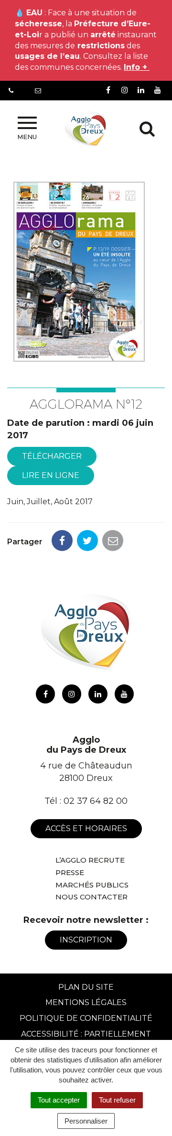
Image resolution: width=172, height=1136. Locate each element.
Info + (137, 67)
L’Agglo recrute (90, 860)
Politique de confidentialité (86, 1018)
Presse (69, 872)
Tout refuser (117, 1100)
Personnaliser (86, 1121)
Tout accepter (59, 1100)
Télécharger (52, 456)
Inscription (86, 939)
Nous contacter (91, 896)
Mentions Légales (86, 1002)
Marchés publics (92, 884)
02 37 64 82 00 (96, 801)
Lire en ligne (50, 475)
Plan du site (86, 987)
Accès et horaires (86, 828)
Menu (27, 137)
